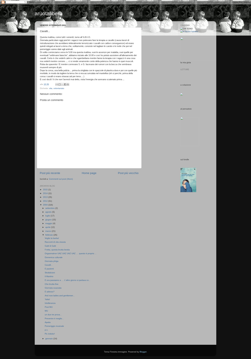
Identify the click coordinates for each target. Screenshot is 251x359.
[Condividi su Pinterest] (67, 84)
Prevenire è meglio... (54, 318)
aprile (48, 227)
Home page (89, 173)
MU (46, 311)
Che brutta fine (51, 284)
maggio (49, 223)
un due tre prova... (53, 315)
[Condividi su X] (62, 84)
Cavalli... (49, 265)
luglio (48, 216)
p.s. (46, 330)
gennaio (49, 339)
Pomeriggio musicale (54, 326)
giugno (48, 220)
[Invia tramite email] (56, 84)
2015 (45, 190)
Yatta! (47, 299)
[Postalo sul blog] (59, 84)
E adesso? (49, 292)
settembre (50, 208)
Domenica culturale (53, 257)
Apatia (48, 322)
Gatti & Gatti (50, 246)
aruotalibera (48, 13)
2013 (45, 197)
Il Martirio (49, 276)
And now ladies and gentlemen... (60, 296)
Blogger (143, 352)
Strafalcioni (50, 273)
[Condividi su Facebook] (65, 84)
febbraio (49, 235)
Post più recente (50, 173)
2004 (45, 205)
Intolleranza (50, 303)
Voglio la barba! (52, 238)
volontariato (58, 88)
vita (50, 88)
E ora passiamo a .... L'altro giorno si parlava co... (67, 280)
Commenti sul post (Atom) (61, 179)
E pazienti (49, 269)
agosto (48, 212)
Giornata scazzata (53, 288)
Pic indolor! (50, 334)
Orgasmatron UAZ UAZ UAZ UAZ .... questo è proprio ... (70, 253)
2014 (45, 193)
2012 (45, 201)
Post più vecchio (128, 173)
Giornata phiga (51, 261)
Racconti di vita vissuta (55, 242)
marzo (48, 231)
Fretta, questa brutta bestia (57, 250)
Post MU (49, 307)
